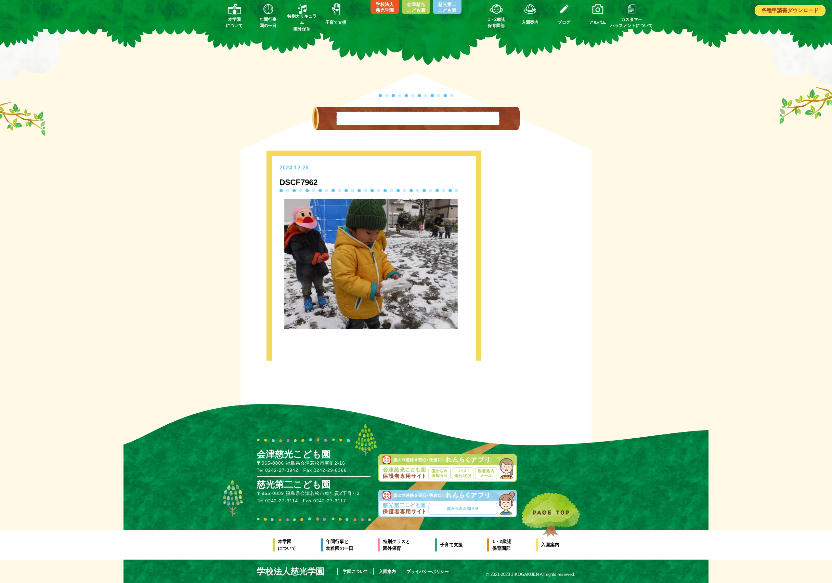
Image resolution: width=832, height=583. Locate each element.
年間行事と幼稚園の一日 (339, 545)
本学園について (287, 545)
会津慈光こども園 (416, 7)
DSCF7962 (299, 182)
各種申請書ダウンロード (790, 10)
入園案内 (550, 544)
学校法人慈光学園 (385, 7)
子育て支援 (451, 544)
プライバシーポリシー (428, 571)
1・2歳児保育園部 (501, 545)
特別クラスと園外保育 (396, 545)
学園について (355, 571)
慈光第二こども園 (447, 7)
